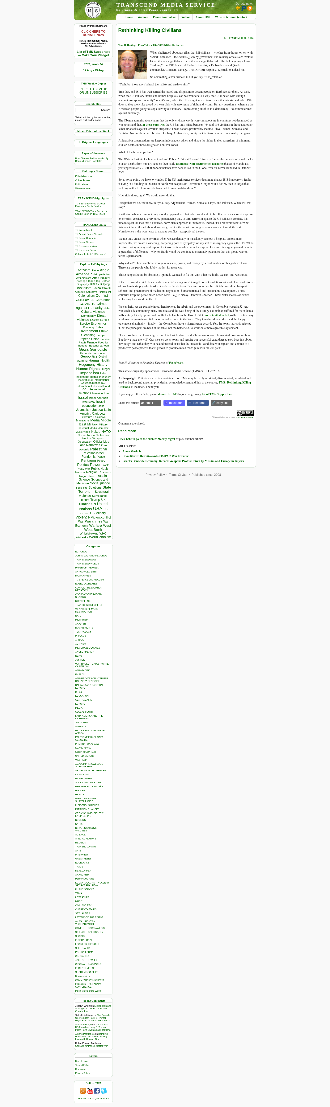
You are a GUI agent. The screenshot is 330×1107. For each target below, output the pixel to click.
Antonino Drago (83, 1024)
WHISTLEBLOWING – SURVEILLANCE (86, 800)
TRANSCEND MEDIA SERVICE (166, 5)
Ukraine (84, 504)
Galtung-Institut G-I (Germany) (90, 254)
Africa (95, 270)
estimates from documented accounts (199, 163)
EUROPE (80, 704)
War (81, 521)
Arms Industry (101, 277)
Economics (99, 323)
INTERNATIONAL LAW (87, 744)
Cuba (107, 308)
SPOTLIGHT (81, 722)
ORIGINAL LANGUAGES (88, 964)
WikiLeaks (82, 537)
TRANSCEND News (85, 559)
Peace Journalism (164, 16)
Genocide (98, 349)
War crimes (93, 521)
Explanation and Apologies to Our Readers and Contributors (93, 1009)
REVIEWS (80, 820)
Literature (86, 417)
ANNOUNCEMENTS (86, 571)
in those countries (153, 124)
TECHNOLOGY (83, 631)
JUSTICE (80, 659)
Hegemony (87, 365)
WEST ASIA (81, 760)
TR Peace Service (84, 242)
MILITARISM (81, 619)
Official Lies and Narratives (94, 443)
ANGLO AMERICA (84, 651)
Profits (105, 465)
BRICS (94, 284)
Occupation (85, 441)
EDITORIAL (81, 551)
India (103, 373)
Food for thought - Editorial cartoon (93, 344)
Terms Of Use (82, 1065)
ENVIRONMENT (83, 778)
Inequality (105, 376)
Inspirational (85, 379)
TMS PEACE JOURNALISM (89, 579)
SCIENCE (80, 834)
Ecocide (85, 323)
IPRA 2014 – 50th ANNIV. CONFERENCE (88, 985)
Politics (83, 465)
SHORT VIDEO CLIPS (86, 972)
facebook (199, 402)
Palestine (98, 449)
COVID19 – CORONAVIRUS (90, 928)
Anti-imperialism (101, 274)
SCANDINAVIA (83, 748)
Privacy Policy (82, 1073)
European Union (88, 339)
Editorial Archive (83, 176)
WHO (103, 533)
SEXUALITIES (82, 913)
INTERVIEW (81, 854)
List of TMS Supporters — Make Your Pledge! (93, 53)
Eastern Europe (99, 319)
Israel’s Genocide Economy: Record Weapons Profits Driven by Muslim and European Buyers (183, 461)
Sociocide (81, 487)
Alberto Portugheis (85, 1034)
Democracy (88, 315)
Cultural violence (93, 312)
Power (95, 465)
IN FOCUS (80, 635)
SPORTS (80, 936)
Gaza (84, 349)
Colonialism (86, 295)
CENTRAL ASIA (83, 700)
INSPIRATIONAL (83, 940)
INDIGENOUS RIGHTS (87, 805)
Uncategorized (83, 976)
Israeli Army (88, 401)
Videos (185, 16)
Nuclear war (102, 435)
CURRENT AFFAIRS (85, 909)
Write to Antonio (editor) (231, 16)
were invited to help (217, 315)
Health (105, 360)
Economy (88, 327)
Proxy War (83, 468)
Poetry (101, 460)
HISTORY (80, 790)
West (107, 525)
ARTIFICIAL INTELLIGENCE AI (91, 770)
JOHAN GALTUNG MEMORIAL (91, 555)
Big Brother (103, 280)
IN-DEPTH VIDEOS (85, 968)
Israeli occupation (93, 404)
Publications (81, 184)
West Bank (93, 530)
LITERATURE (82, 897)
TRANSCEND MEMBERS (88, 605)
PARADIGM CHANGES (87, 809)
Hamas (94, 360)
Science (84, 479)
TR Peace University (85, 238)
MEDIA (78, 708)
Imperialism (89, 373)
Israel (83, 397)
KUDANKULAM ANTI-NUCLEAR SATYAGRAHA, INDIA (92, 884)
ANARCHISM (82, 874)
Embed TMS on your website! (93, 1098)
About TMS (203, 16)
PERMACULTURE (84, 878)
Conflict (102, 295)
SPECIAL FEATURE (85, 838)
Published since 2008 (206, 474)
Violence (82, 517)
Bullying (105, 284)
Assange (82, 281)
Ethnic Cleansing (94, 333)
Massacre (82, 420)
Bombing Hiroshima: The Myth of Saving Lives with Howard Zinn (91, 1037)
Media (95, 420)
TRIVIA (78, 893)
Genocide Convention (93, 353)
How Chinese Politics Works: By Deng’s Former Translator (91, 159)
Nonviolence (86, 435)
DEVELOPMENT (84, 870)
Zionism (105, 537)
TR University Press (85, 250)
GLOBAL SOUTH (84, 712)
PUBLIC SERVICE (84, 889)
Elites (99, 327)
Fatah (82, 342)
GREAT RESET (83, 858)
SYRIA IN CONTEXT (85, 752)
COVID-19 (87, 304)
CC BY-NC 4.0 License (244, 417)
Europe (100, 335)
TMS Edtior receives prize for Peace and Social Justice (90, 205)
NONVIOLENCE (83, 601)
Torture (85, 499)
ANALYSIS (80, 623)
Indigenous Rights (87, 376)
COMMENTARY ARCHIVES (89, 980)
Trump (95, 500)
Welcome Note (83, 188)
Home (129, 16)
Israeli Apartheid (98, 397)
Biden (91, 280)
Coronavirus (85, 300)
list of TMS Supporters (216, 394)
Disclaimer (80, 1069)
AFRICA (79, 639)
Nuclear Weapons (93, 438)
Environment (88, 331)
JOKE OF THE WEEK (86, 960)
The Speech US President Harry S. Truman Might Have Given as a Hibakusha (93, 1018)
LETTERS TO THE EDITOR (89, 917)
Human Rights (88, 369)
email (149, 402)
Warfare (95, 525)
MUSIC (79, 901)
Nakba (95, 431)
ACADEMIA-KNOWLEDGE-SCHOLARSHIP (89, 765)
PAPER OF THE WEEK (87, 567)
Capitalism (83, 288)
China (97, 288)
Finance (92, 342)
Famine (105, 339)
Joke (101, 405)
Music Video (82, 431)
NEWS (78, 655)
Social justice (100, 483)
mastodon (176, 402)
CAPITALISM (82, 774)
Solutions (95, 487)
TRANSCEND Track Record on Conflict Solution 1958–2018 (91, 212)
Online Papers (82, 180)
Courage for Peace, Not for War (91, 1046)
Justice (97, 410)
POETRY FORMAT (85, 952)
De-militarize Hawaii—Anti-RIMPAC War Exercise (155, 456)
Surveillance (99, 495)
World (93, 537)
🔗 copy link (220, 402)
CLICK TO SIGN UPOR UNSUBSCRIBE (93, 91)
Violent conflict (101, 517)
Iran (106, 393)
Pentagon (88, 460)
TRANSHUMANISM (85, 846)
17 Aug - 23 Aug (93, 70)
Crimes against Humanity (91, 306)
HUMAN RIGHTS (84, 627)
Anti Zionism (83, 278)
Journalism (83, 409)
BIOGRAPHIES (83, 575)
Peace (101, 456)
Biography (83, 284)
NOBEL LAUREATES (86, 583)
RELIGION (80, 842)
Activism (84, 270)
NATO (106, 431)
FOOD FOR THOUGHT (87, 944)
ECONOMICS (82, 862)
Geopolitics (88, 356)
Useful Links (81, 1061)
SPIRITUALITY (83, 948)
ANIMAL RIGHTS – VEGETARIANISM (85, 922)
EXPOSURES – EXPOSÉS (89, 786)
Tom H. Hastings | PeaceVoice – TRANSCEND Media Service (151, 45)
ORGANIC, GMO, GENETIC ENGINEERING (89, 814)
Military (92, 424)
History (102, 365)
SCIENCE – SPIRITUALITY (89, 932)
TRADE (79, 866)
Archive (143, 16)
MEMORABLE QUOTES (87, 647)
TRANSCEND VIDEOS (87, 563)
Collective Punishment (98, 291)
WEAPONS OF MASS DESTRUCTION (86, 610)
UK (103, 499)
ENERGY (80, 674)
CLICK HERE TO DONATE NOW (93, 33)
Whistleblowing (89, 533)
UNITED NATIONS (84, 756)
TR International (83, 230)
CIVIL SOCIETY (83, 905)
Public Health (100, 468)
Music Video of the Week (88, 991)
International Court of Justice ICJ (95, 381)
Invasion (97, 393)
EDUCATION (82, 696)
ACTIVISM (80, 643)
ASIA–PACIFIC (83, 670)
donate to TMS (168, 394)
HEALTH (79, 794)
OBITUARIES (82, 956)
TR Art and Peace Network (89, 234)
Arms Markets (131, 451)
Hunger (105, 369)
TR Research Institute (86, 246)
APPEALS (80, 726)
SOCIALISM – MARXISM (88, 782)
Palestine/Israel (93, 453)
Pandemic (89, 456)
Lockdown (99, 416)
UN (93, 504)
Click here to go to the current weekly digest (146, 439)
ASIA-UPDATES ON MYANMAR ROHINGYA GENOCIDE (91, 680)
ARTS (78, 850)
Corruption (102, 300)
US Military (98, 513)
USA (97, 508)
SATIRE (79, 824)
